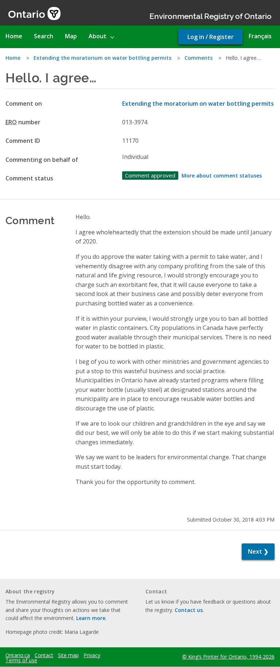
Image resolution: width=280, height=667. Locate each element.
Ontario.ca (17, 655)
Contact (44, 655)
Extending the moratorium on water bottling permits (102, 57)
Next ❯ (258, 551)
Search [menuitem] (43, 36)
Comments (198, 57)
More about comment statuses (222, 175)
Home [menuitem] (13, 36)
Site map (68, 655)
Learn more (90, 618)
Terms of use (21, 660)
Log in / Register (210, 37)
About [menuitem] (97, 36)
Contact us (189, 609)
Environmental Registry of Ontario (210, 15)
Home (12, 57)
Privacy (91, 655)
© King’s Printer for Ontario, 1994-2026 (228, 656)
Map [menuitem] (71, 36)
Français (260, 36)
